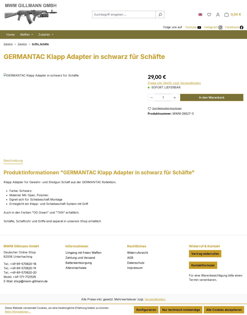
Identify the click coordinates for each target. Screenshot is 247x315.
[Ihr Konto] (218, 14)
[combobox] (124, 14)
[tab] (13, 161)
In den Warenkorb (211, 97)
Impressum (134, 268)
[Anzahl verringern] (151, 97)
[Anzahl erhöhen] (175, 97)
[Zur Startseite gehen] (31, 13)
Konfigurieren (146, 310)
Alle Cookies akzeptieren (224, 310)
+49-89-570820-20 (23, 272)
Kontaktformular (203, 265)
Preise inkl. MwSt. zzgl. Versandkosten (174, 83)
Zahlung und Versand (80, 257)
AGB (130, 257)
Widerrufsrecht (137, 252)
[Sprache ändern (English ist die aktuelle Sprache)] (202, 14)
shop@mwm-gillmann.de (31, 281)
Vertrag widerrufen (205, 254)
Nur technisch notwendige (181, 310)
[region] (72, 112)
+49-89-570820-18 (23, 264)
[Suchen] (160, 14)
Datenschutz (135, 263)
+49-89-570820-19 (23, 268)
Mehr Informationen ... (18, 311)
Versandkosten (155, 299)
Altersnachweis (75, 268)
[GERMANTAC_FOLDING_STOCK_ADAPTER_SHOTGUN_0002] (72, 112)
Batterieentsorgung (78, 263)
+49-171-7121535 (24, 277)
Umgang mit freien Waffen (83, 252)
